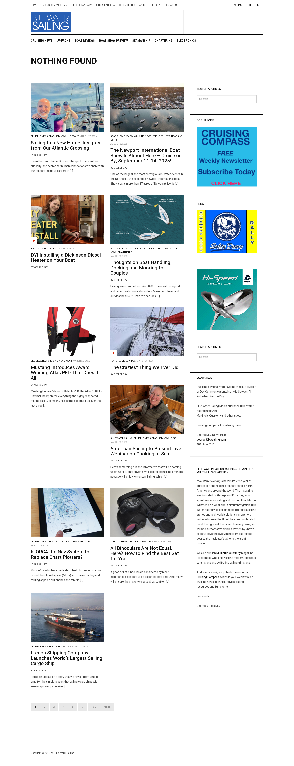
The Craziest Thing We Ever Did (144, 367)
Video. (53, 248)
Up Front (64, 41)
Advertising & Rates (99, 5)
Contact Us (171, 5)
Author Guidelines (124, 5)
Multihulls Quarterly (228, 553)
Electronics (186, 41)
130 (93, 707)
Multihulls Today (74, 5)
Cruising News (41, 41)
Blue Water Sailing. (121, 248)
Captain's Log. (142, 248)
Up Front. (73, 136)
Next (107, 707)
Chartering (163, 41)
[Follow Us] (249, 5)
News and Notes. (81, 541)
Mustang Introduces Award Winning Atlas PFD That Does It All (65, 373)
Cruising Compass (50, 5)
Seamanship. (125, 252)
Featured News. (58, 136)
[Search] (258, 5)
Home (34, 5)
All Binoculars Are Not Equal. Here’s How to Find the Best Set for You (144, 553)
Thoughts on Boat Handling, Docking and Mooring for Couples (141, 268)
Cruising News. (39, 136)
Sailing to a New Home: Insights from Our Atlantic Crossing (65, 145)
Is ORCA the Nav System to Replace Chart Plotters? (60, 554)
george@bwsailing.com (211, 440)
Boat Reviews (85, 41)
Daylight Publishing (150, 5)
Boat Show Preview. (122, 136)
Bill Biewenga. (39, 361)
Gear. (69, 361)
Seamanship (141, 41)
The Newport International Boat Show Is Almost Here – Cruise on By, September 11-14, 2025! (146, 155)
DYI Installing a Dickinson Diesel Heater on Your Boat (66, 258)
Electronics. (56, 541)
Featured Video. (40, 248)
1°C (239, 5)
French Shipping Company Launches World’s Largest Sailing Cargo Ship (66, 658)
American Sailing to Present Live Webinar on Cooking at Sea (145, 451)
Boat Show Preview (113, 41)
